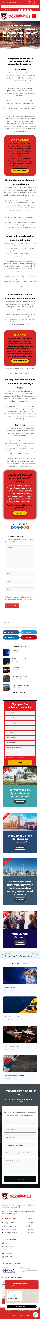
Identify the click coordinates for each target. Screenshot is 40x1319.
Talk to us (20, 513)
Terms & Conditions (19, 758)
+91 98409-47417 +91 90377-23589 (30, 2)
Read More (20, 801)
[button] (34, 16)
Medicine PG (16, 650)
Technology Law (17, 667)
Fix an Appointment (11, 2)
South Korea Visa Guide (19, 676)
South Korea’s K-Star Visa (20, 685)
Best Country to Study (19, 659)
